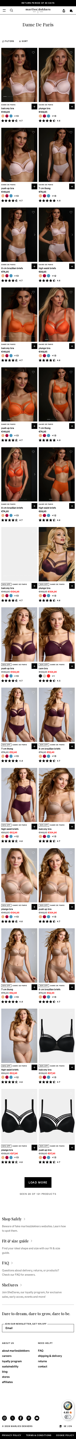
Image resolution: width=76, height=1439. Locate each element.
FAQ (40, 1350)
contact (42, 1366)
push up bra (7, 188)
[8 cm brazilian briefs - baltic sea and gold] (11, 275)
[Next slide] (34, 75)
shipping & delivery (50, 1356)
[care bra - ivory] (44, 676)
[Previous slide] (3, 75)
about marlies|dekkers (16, 1350)
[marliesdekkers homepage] (38, 10)
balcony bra (7, 108)
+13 (16, 116)
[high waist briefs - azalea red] (44, 275)
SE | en (68, 1426)
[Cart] (71, 11)
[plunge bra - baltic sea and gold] (48, 116)
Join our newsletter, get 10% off (25, 1324)
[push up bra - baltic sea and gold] (11, 195)
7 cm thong (45, 188)
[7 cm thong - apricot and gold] (40, 195)
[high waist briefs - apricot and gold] (40, 275)
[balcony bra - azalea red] (7, 116)
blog (5, 1371)
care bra (43, 668)
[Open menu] (4, 10)
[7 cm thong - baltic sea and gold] (48, 195)
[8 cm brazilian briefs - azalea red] (7, 275)
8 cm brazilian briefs (12, 268)
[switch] (68, 1417)
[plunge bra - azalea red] (44, 116)
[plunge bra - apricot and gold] (40, 116)
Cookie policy (65, 1435)
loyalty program (12, 1361)
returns (42, 1361)
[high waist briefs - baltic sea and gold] (48, 275)
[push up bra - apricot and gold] (3, 195)
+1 (53, 676)
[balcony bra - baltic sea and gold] (11, 116)
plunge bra (44, 108)
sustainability (10, 1366)
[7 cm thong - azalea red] (44, 195)
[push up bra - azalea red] (7, 195)
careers (6, 1356)
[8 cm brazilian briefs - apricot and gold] (3, 275)
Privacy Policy (11, 1435)
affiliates (7, 1382)
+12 (54, 276)
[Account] (64, 11)
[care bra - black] (40, 676)
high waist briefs (47, 268)
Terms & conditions (38, 1435)
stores (6, 1377)
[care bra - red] (48, 676)
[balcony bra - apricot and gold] (3, 116)
